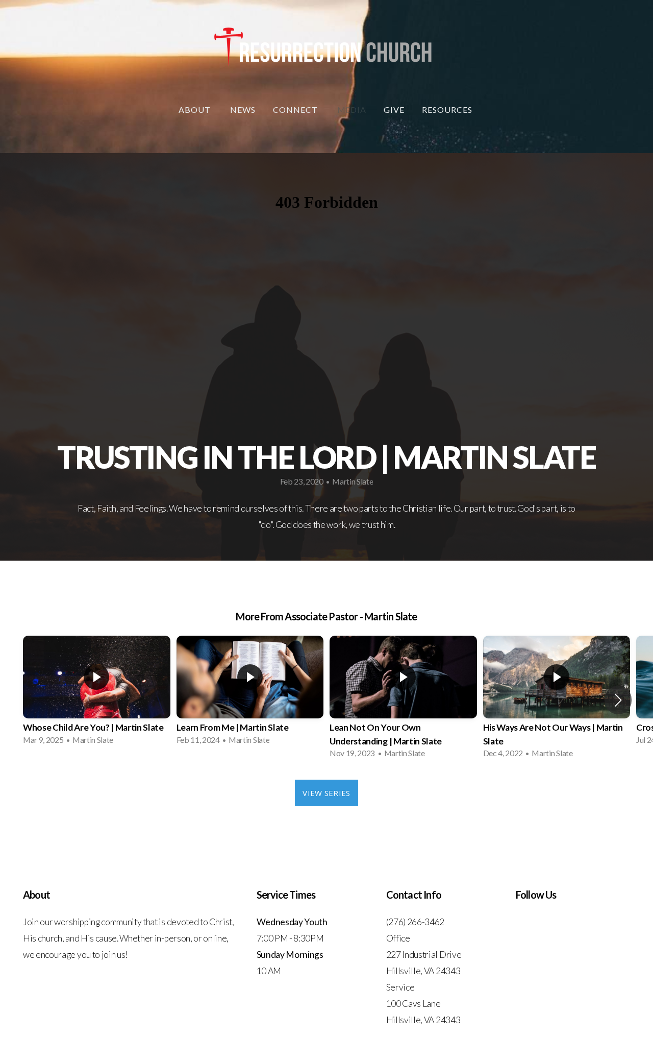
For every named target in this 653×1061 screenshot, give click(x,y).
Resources (448, 109)
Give (394, 109)
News (243, 109)
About (196, 109)
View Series (326, 793)
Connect (296, 109)
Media (352, 109)
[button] (618, 700)
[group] (96, 693)
